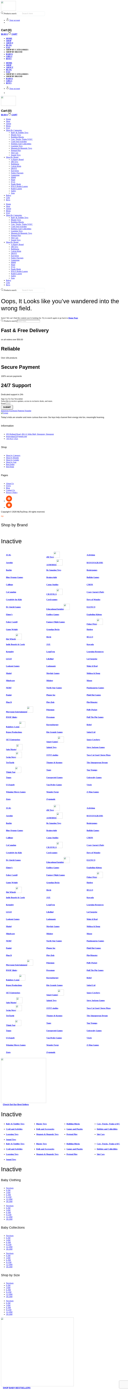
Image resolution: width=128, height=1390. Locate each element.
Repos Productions (14, 732)
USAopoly (10, 785)
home (9, 38)
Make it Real (92, 666)
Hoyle (48, 637)
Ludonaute (51, 666)
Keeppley (10, 652)
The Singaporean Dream (97, 762)
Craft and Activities (19, 141)
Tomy (48, 770)
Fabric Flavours (17, 173)
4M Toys (14, 162)
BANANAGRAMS (95, 563)
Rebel (89, 725)
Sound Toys (15, 155)
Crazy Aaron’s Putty (95, 592)
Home (8, 119)
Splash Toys (51, 747)
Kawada (90, 644)
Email (3, 403)
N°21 (13, 182)
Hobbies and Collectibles (21, 144)
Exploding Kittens (94, 614)
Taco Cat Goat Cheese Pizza (98, 755)
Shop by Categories (14, 130)
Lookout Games (13, 666)
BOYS (9, 59)
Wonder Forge (52, 792)
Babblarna (15, 164)
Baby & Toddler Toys (19, 132)
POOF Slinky (11, 717)
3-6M (8, 1192)
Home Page (73, 318)
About (9, 43)
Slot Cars (14, 153)
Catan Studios (52, 585)
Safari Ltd (91, 732)
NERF (9, 688)
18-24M (9, 1201)
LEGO (9, 659)
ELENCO (91, 607)
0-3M (8, 1190)
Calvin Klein (16, 166)
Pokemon (50, 710)
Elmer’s (9, 614)
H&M (13, 177)
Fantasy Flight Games (55, 622)
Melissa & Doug (93, 673)
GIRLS (9, 56)
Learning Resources (95, 652)
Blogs (8, 126)
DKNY (14, 168)
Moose (89, 680)
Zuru (8, 799)
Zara (13, 193)
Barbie (9, 570)
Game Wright (12, 629)
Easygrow (15, 171)
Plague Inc (50, 695)
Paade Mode (16, 184)
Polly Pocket (92, 710)
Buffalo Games (93, 577)
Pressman (50, 717)
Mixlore (49, 680)
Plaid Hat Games (94, 695)
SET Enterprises (13, 740)
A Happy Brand (17, 159)
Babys (8, 195)
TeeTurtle (10, 762)
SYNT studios (52, 755)
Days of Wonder (93, 599)
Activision (91, 555)
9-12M (8, 1197)
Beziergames (92, 570)
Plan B (9, 702)
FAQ (8, 47)
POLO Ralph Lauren (19, 186)
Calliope (9, 585)
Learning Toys (16, 146)
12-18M (9, 1199)
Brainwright (51, 577)
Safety (13, 191)
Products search (10, 13)
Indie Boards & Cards (15, 644)
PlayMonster (92, 702)
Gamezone (15, 175)
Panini (9, 695)
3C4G (8, 555)
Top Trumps (92, 770)
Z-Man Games (93, 792)
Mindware (10, 680)
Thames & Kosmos (54, 762)
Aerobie (9, 563)
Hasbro (90, 629)
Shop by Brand (12, 157)
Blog (9, 45)
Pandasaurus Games (95, 688)
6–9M (8, 1195)
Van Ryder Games (54, 785)
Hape (13, 180)
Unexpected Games (54, 777)
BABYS (9, 54)
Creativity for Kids (14, 599)
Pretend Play (16, 150)
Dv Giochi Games (13, 607)
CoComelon (11, 592)
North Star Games (54, 688)
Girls (8, 198)
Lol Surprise (92, 659)
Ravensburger (52, 725)
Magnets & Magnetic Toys (21, 148)
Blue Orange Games (14, 577)
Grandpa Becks (53, 629)
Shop (8, 41)
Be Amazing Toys (53, 570)
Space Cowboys (93, 740)
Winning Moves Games (16, 792)
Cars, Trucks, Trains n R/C (22, 139)
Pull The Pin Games (95, 717)
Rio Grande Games (54, 732)
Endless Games (52, 614)
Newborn (10, 1188)
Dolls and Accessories (45, 1129)
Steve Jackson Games (96, 747)
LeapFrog (50, 652)
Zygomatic (50, 799)
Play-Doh (50, 702)
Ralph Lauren (16, 189)
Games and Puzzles (74, 1129)
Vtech (89, 785)
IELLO (90, 637)
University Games (94, 777)
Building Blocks (17, 137)
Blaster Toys (16, 135)
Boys (8, 200)
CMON (90, 585)
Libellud (50, 659)
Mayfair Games (53, 673)
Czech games (51, 599)
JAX (48, 644)
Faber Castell (11, 622)
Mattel (9, 673)
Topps (8, 777)
